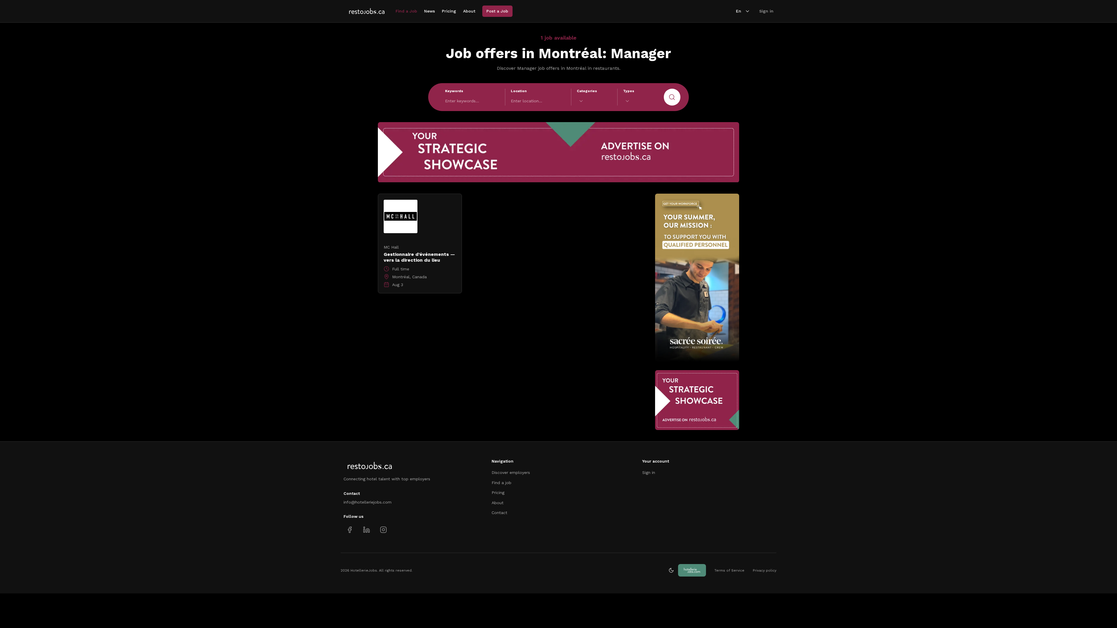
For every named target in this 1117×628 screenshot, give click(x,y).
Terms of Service (729, 570)
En (738, 11)
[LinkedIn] (366, 529)
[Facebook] (350, 529)
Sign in (766, 11)
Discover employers (511, 472)
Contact (499, 512)
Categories (587, 91)
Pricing (449, 11)
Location (519, 91)
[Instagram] (383, 529)
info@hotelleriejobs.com (368, 502)
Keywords (454, 91)
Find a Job (406, 11)
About (469, 11)
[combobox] (594, 101)
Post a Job (497, 11)
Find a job (501, 482)
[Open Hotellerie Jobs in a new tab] (692, 570)
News (429, 11)
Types (628, 91)
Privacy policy (764, 570)
